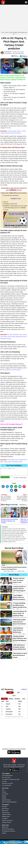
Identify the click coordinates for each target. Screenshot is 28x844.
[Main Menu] (26, 2)
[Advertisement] (14, 18)
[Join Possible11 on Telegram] (24, 56)
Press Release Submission (8, 831)
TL (20, 486)
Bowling (17, 698)
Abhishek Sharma (6, 814)
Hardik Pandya (5, 812)
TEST (14, 695)
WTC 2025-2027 (6, 777)
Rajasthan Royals (6, 800)
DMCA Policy (5, 827)
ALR (23, 698)
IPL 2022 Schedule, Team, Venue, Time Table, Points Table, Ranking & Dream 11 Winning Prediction (13, 336)
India (3, 790)
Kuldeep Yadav (6, 816)
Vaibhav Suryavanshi (7, 820)
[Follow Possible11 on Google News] (15, 56)
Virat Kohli (4, 806)
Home (2, 32)
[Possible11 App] (14, 754)
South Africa (5, 794)
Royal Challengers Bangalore (9, 802)
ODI (18, 692)
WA (16, 486)
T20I (10, 692)
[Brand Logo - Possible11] (14, 763)
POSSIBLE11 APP (16, 198)
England (4, 796)
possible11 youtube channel (13, 369)
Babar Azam (5, 810)
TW (8, 486)
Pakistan (4, 798)
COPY (16, 490)
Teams (4, 698)
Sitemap (4, 833)
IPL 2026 (4, 781)
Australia (4, 792)
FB (3, 486)
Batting (11, 698)
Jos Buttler (4, 818)
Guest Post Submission (8, 829)
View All (24, 689)
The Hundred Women (7, 775)
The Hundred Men (6, 785)
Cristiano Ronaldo (6, 822)
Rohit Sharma (5, 808)
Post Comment (5, 477)
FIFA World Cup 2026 (7, 783)
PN (24, 486)
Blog (7, 32)
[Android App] (14, 771)
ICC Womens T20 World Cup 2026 (10, 779)
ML (12, 490)
